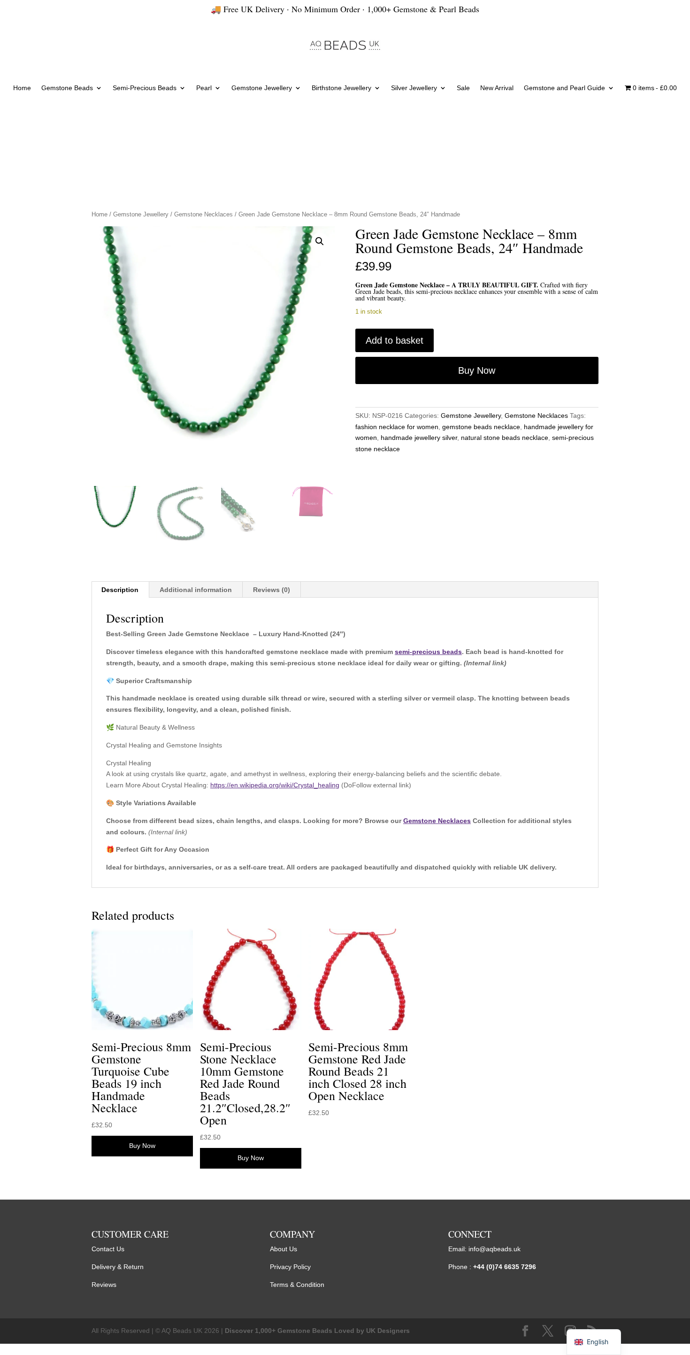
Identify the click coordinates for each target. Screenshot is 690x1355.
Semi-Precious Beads (144, 88)
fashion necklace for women (396, 427)
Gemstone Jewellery (261, 88)
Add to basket (394, 340)
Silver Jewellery (414, 88)
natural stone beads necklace (504, 437)
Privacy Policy (290, 1266)
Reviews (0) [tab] (271, 589)
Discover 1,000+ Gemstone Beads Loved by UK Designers (317, 1330)
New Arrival (497, 88)
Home (22, 88)
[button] (319, 241)
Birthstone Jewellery (341, 88)
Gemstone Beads (67, 88)
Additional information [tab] (196, 589)
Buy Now (476, 370)
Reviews (104, 1284)
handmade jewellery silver (419, 437)
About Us (283, 1249)
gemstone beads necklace (481, 427)
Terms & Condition (297, 1284)
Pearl (204, 88)
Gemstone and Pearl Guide (564, 88)
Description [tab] (119, 589)
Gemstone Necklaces (203, 214)
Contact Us (108, 1249)
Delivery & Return (118, 1266)
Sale (463, 88)
